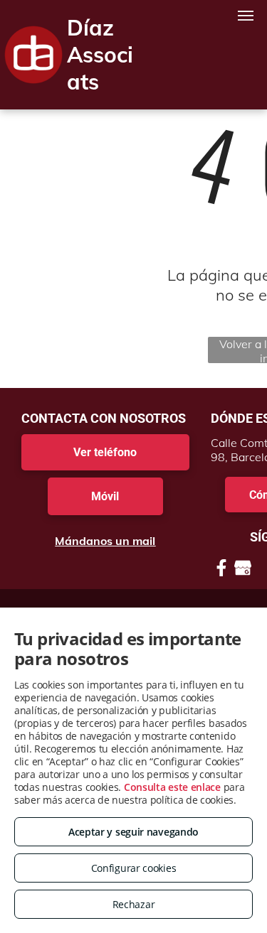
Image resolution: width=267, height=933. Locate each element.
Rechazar (133, 904)
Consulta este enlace (172, 787)
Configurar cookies (134, 868)
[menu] (245, 15)
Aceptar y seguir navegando (133, 831)
